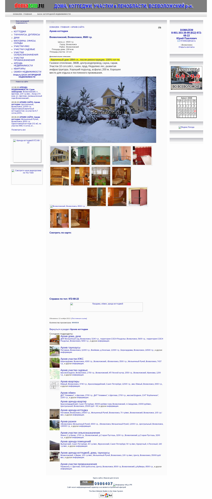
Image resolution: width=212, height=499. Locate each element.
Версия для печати (111, 478)
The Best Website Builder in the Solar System (106, 491)
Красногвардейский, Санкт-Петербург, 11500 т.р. (109, 384)
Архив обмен (68, 392)
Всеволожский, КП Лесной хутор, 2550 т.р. (114, 373)
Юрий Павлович (186, 38)
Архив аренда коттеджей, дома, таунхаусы (85, 452)
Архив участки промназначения (79, 464)
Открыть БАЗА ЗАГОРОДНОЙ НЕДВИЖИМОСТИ (27, 76)
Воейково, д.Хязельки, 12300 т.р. (105, 350)
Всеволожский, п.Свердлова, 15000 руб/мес (132, 404)
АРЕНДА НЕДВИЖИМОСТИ (23, 64)
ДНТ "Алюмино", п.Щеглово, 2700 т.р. (77, 395)
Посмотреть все (18, 130)
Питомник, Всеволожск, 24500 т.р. (75, 413)
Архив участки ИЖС (72, 359)
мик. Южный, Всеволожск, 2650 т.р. (147, 384)
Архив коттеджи (59, 31)
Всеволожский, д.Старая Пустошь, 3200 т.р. (104, 435)
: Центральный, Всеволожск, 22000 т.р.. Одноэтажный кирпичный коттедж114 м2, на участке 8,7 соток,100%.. (25, 107)
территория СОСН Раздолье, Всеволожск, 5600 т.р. (123, 339)
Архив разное (68, 421)
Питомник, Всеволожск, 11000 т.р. (75, 350)
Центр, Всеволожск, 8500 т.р (108, 467)
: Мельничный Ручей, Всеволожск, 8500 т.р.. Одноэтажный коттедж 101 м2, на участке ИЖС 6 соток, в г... (26, 121)
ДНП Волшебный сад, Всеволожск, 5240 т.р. (80, 339)
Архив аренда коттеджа (74, 410)
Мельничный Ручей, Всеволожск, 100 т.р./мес (113, 455)
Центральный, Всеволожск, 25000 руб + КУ (79, 406)
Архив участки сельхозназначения (80, 432)
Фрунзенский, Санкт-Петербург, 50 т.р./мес (116, 444)
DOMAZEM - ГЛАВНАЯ (59, 27)
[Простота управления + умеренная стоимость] (106, 497)
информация (103, 341)
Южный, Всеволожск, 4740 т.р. (74, 384)
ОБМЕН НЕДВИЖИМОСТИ (27, 72)
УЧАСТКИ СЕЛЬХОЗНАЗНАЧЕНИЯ (26, 53)
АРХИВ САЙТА (77, 27)
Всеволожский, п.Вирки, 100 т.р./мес (76, 455)
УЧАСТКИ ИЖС (21, 46)
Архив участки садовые (74, 370)
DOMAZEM (186, 30)
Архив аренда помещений (76, 441)
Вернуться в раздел (69, 329)
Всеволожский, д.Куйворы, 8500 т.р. (137, 467)
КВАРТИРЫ (19, 69)
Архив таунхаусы (70, 347)
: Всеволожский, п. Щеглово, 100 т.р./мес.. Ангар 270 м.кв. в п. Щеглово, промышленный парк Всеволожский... (26, 92)
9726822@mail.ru (188, 41)
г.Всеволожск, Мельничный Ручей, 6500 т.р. (79, 424)
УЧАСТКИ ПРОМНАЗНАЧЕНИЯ (24, 59)
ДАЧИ (16, 38)
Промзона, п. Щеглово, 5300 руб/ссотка (78, 467)
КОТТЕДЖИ (20, 31)
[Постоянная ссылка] (79, 318)
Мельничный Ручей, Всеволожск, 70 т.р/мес (110, 413)
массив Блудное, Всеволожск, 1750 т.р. (78, 373)
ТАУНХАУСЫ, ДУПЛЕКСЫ (27, 34)
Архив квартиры (70, 381)
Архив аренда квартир (73, 401)
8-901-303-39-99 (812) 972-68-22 (186, 34)
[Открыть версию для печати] (160, 27)
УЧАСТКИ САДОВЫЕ (24, 49)
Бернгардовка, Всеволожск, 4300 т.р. (77, 361)
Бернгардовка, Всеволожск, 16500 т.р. (137, 350)
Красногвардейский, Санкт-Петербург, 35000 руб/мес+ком (86, 404)
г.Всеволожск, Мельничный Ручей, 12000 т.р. (118, 424)
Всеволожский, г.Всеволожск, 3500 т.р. (110, 361)
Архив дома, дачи (71, 336)
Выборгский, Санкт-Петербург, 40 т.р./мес (79, 444)
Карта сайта (97, 478)
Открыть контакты (187, 47)
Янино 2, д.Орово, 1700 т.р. (72, 435)
